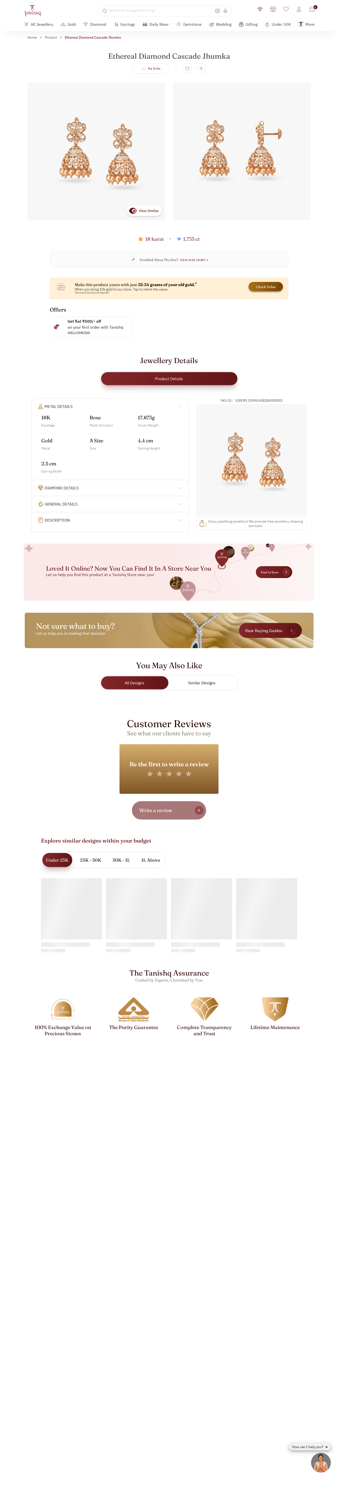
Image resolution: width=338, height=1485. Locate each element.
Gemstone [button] (192, 24)
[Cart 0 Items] (312, 9)
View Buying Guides (263, 630)
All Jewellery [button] (42, 24)
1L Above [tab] (150, 860)
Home (32, 37)
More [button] (309, 24)
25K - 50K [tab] (90, 860)
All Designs (134, 682)
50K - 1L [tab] (121, 860)
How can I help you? (308, 1447)
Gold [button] (72, 24)
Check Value (266, 287)
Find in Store (270, 572)
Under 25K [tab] (57, 860)
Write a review (155, 810)
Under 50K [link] (281, 24)
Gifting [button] (251, 24)
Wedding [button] (223, 24)
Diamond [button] (98, 24)
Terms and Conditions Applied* (92, 292)
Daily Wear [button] (159, 24)
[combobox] (161, 10)
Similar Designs (202, 682)
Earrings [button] (128, 24)
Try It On (154, 68)
